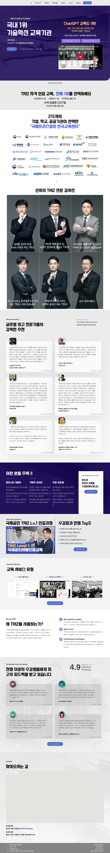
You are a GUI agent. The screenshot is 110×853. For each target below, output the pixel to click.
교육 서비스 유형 (20, 569)
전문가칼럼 (55, 3)
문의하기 (63, 3)
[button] (8, 156)
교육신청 (46, 3)
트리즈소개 (38, 3)
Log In (71, 3)
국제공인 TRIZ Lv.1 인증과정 (29, 523)
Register (78, 3)
